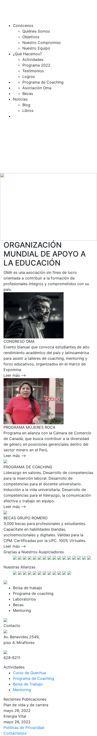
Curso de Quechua (29, 672)
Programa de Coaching (33, 678)
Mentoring (22, 689)
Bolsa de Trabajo (28, 684)
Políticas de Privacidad (24, 727)
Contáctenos (15, 733)
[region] (48, 206)
